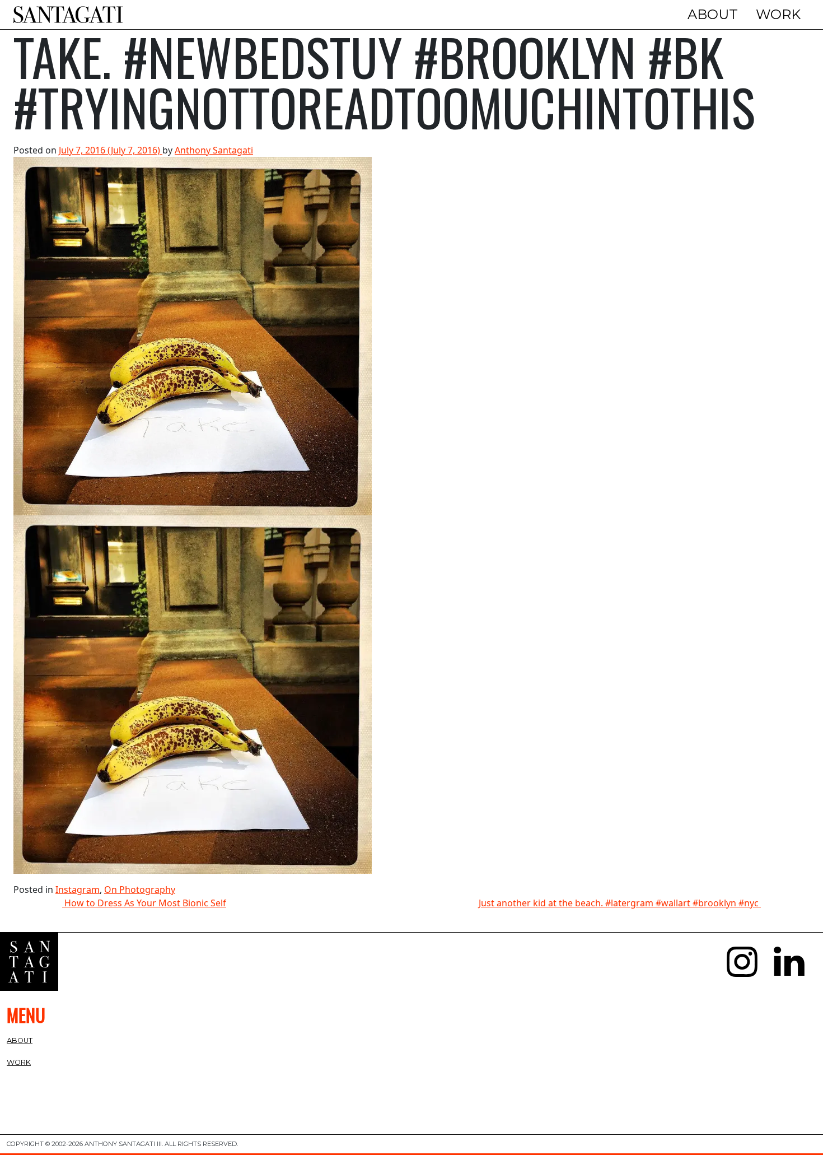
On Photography (139, 889)
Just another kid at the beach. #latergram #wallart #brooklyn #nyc (620, 903)
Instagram (77, 889)
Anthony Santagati (214, 150)
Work (778, 14)
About (713, 14)
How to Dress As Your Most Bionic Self (144, 903)
